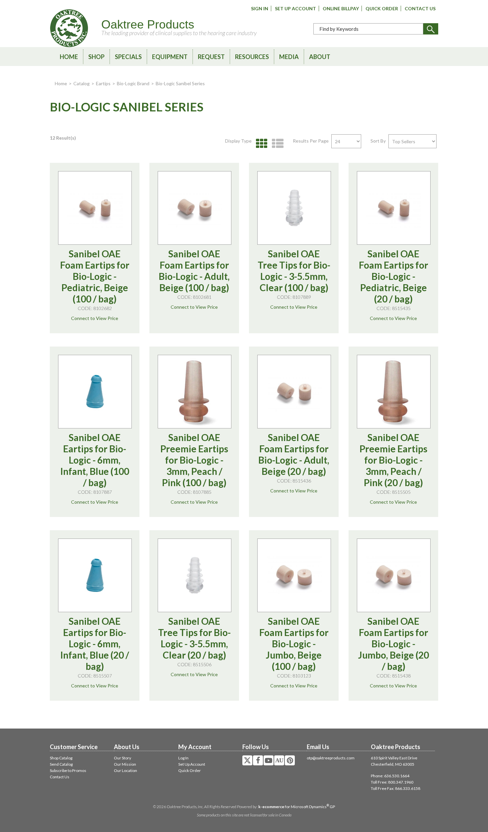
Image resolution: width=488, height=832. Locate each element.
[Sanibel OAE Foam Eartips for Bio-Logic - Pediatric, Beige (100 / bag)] (95, 208)
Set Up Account (295, 8)
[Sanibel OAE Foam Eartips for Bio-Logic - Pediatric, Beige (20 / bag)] (394, 208)
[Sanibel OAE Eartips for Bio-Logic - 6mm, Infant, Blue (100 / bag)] (95, 391)
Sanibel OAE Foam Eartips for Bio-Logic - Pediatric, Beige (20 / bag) (393, 276)
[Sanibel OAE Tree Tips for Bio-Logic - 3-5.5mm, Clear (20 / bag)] (194, 575)
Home (69, 56)
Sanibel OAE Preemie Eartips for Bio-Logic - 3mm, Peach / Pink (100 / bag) (194, 460)
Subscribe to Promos (68, 770)
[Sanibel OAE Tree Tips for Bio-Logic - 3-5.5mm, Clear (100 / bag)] (294, 208)
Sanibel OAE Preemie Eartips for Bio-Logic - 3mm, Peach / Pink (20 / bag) (393, 460)
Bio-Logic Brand (133, 83)
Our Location (125, 770)
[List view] (276, 144)
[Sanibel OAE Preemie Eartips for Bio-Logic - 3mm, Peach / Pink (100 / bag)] (194, 391)
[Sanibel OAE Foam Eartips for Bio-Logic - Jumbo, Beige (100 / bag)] (294, 575)
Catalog (81, 83)
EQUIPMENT (170, 56)
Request (211, 56)
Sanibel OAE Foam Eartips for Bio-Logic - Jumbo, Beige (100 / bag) (294, 643)
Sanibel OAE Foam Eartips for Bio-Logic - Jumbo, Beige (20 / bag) (393, 643)
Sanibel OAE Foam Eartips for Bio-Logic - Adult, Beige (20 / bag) (293, 454)
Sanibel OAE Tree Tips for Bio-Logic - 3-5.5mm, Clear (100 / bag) (294, 270)
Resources (252, 56)
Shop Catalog (61, 757)
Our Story (122, 757)
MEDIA (289, 56)
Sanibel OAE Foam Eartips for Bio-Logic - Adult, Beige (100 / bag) (194, 270)
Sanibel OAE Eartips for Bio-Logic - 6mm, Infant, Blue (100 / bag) (94, 460)
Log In (183, 757)
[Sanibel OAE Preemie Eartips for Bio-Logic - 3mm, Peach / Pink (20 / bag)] (394, 391)
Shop (96, 56)
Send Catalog (61, 764)
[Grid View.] (260, 144)
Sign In (259, 8)
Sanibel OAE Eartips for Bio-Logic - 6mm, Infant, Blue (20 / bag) (94, 643)
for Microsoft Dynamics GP (296, 806)
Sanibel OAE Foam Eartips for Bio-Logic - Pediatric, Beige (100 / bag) (94, 276)
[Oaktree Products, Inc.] (69, 28)
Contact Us (420, 8)
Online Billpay (341, 8)
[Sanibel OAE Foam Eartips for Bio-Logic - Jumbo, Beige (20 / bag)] (394, 575)
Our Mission (125, 764)
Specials (128, 56)
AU (279, 760)
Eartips (103, 83)
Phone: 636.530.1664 (390, 775)
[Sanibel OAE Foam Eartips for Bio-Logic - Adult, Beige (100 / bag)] (194, 208)
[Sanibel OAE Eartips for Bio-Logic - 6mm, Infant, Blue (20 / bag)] (95, 575)
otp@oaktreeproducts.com (331, 757)
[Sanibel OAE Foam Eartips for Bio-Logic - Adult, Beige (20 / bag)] (294, 391)
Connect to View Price (94, 318)
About (319, 56)
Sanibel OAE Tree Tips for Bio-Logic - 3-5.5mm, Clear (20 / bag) (194, 638)
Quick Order (382, 8)
